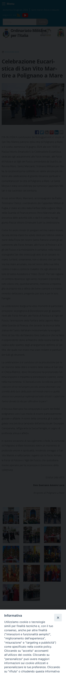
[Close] (58, 617)
